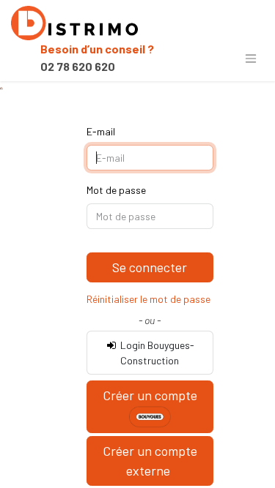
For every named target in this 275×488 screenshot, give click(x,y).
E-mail (101, 131)
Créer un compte (150, 395)
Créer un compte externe (150, 460)
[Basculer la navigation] (251, 58)
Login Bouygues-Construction (156, 353)
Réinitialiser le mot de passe (148, 299)
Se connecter (149, 267)
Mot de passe (116, 190)
